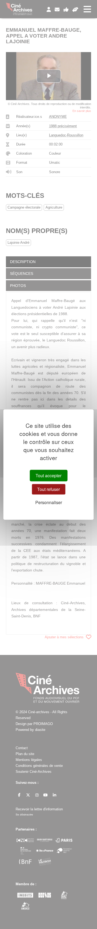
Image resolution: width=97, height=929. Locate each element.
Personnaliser (48, 502)
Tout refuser (48, 489)
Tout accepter (48, 475)
